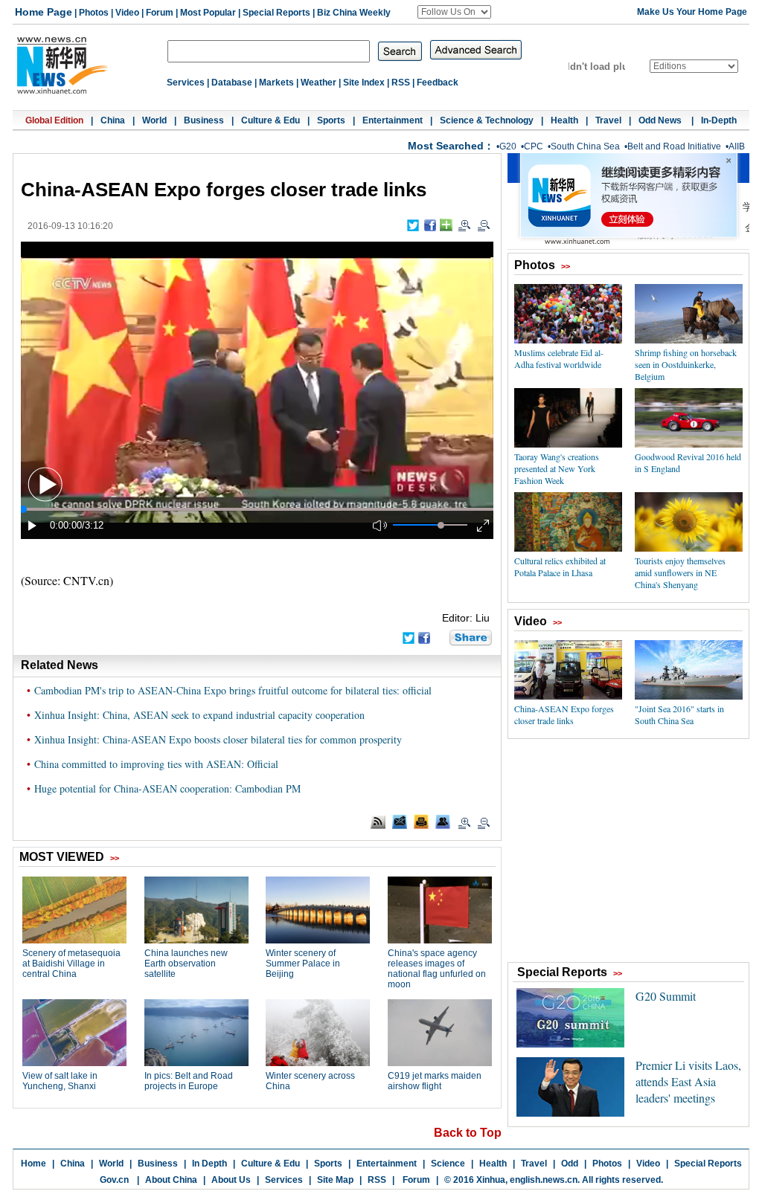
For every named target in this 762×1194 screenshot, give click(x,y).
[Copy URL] (442, 821)
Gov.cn (114, 1180)
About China (171, 1180)
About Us (231, 1180)
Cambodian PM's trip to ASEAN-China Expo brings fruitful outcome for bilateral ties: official (233, 690)
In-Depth (719, 120)
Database (231, 82)
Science (448, 1163)
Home (33, 1163)
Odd (569, 1163)
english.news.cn (543, 1180)
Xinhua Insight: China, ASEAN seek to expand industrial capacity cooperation (199, 715)
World (154, 120)
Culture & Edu (270, 120)
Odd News (661, 120)
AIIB (737, 146)
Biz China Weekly (354, 12)
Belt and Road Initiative (674, 146)
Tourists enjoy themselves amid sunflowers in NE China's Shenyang (680, 572)
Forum (159, 12)
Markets (276, 82)
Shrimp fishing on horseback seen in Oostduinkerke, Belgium (686, 364)
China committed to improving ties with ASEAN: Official (156, 764)
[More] (446, 225)
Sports (331, 120)
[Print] (421, 821)
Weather (318, 82)
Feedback (437, 82)
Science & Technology (487, 120)
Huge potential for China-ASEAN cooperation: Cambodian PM (167, 788)
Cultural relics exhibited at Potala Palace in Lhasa (560, 566)
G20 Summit (665, 996)
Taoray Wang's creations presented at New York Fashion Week (556, 468)
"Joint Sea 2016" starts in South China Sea (679, 714)
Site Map (335, 1180)
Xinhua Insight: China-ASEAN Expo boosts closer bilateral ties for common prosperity (218, 739)
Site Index (364, 82)
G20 (507, 146)
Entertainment (392, 120)
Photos (94, 12)
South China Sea (585, 146)
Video (127, 12)
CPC (533, 146)
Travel (608, 120)
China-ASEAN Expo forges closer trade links (564, 714)
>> (565, 266)
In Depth (209, 1163)
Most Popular (208, 12)
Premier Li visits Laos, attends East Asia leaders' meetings (688, 1081)
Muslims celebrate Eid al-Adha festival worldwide (558, 358)
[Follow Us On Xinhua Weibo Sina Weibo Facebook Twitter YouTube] (454, 12)
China (112, 120)
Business (204, 120)
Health (564, 120)
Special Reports (276, 12)
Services (186, 82)
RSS (400, 82)
